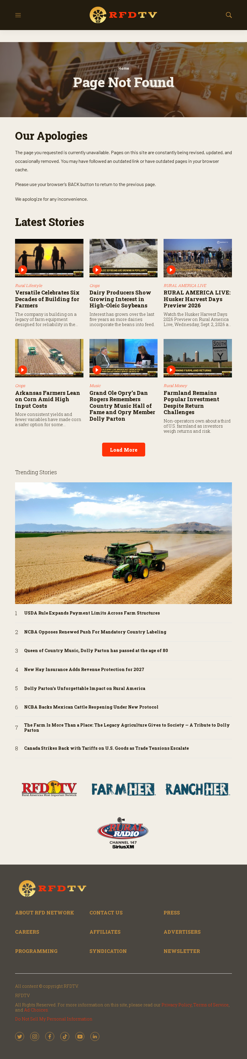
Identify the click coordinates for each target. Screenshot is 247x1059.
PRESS (172, 912)
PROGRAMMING (36, 951)
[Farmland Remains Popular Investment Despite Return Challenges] (198, 358)
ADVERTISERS (182, 932)
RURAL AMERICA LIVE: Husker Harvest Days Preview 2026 (197, 299)
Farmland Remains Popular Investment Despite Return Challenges (191, 402)
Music (95, 385)
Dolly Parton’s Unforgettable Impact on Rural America (84, 688)
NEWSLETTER (182, 951)
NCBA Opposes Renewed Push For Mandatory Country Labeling (95, 632)
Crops (94, 285)
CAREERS (27, 932)
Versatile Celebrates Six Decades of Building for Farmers (47, 299)
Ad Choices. (36, 1010)
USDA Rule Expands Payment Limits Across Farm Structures (92, 613)
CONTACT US (106, 912)
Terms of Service (211, 1005)
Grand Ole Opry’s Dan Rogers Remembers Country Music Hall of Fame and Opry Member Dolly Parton (122, 405)
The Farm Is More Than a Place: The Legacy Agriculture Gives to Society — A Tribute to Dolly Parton (127, 728)
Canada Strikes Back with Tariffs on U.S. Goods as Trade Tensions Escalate (106, 748)
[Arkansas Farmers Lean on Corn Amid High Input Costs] (49, 358)
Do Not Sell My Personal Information (53, 1019)
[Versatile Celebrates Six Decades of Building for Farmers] (49, 258)
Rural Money (175, 385)
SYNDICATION (108, 951)
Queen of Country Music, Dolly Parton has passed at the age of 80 (96, 650)
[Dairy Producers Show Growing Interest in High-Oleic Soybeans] (123, 258)
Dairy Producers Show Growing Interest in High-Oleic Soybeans (120, 299)
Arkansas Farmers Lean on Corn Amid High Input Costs (47, 399)
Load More (123, 450)
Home (123, 68)
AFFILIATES (104, 932)
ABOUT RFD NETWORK (44, 912)
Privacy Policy (176, 1005)
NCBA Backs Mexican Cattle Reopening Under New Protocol (91, 707)
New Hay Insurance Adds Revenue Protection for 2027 (84, 669)
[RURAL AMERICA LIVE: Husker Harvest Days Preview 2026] (198, 258)
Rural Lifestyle (28, 285)
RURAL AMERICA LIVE (185, 285)
